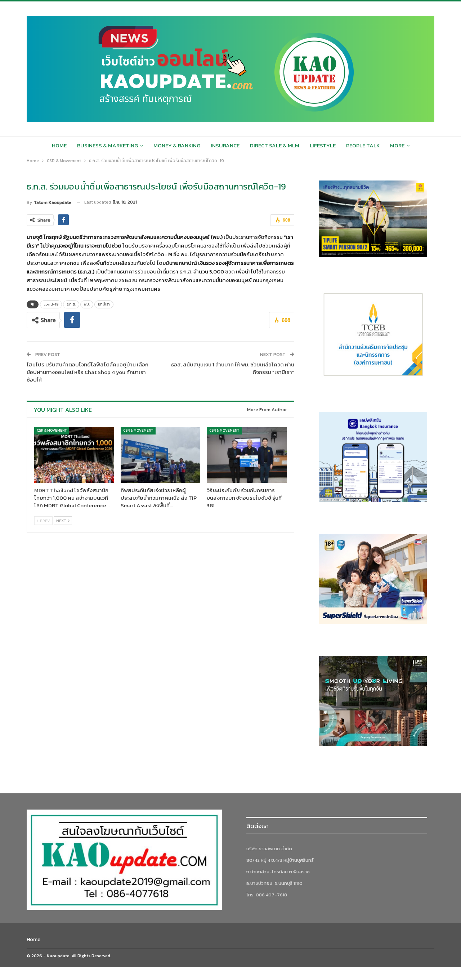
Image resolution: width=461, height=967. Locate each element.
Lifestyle (323, 145)
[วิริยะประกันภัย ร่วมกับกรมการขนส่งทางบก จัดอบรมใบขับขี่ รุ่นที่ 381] (247, 455)
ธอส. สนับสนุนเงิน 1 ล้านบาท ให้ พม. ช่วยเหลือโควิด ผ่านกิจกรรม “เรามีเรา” (232, 368)
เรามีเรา (104, 304)
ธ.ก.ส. (71, 304)
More (397, 145)
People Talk (363, 145)
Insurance (225, 145)
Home (59, 145)
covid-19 (51, 304)
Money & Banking (176, 145)
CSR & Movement (52, 430)
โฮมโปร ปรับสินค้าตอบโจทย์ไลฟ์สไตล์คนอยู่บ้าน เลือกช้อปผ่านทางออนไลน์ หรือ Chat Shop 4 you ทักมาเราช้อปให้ (87, 372)
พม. (87, 304)
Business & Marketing (107, 145)
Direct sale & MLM (274, 145)
